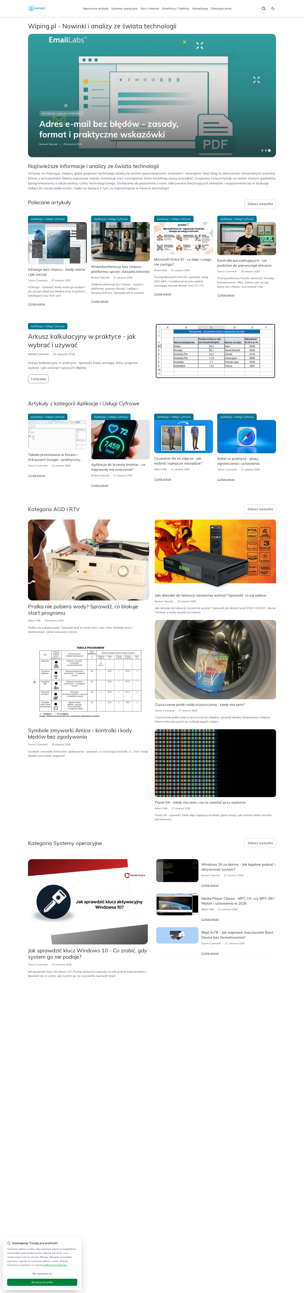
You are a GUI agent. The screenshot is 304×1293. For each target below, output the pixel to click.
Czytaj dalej (38, 379)
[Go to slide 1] (262, 150)
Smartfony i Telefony (175, 8)
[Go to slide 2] (266, 150)
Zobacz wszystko (260, 204)
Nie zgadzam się (42, 1273)
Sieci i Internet (150, 8)
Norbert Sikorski (48, 144)
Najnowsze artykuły (96, 8)
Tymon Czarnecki (38, 280)
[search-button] (263, 8)
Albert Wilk (160, 270)
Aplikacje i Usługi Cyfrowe (61, 113)
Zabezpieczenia (221, 8)
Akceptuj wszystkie (42, 1282)
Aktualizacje (200, 8)
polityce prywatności (55, 1265)
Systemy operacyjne (124, 8)
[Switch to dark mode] (273, 8)
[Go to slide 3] (269, 150)
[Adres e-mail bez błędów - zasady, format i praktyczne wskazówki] (152, 95)
